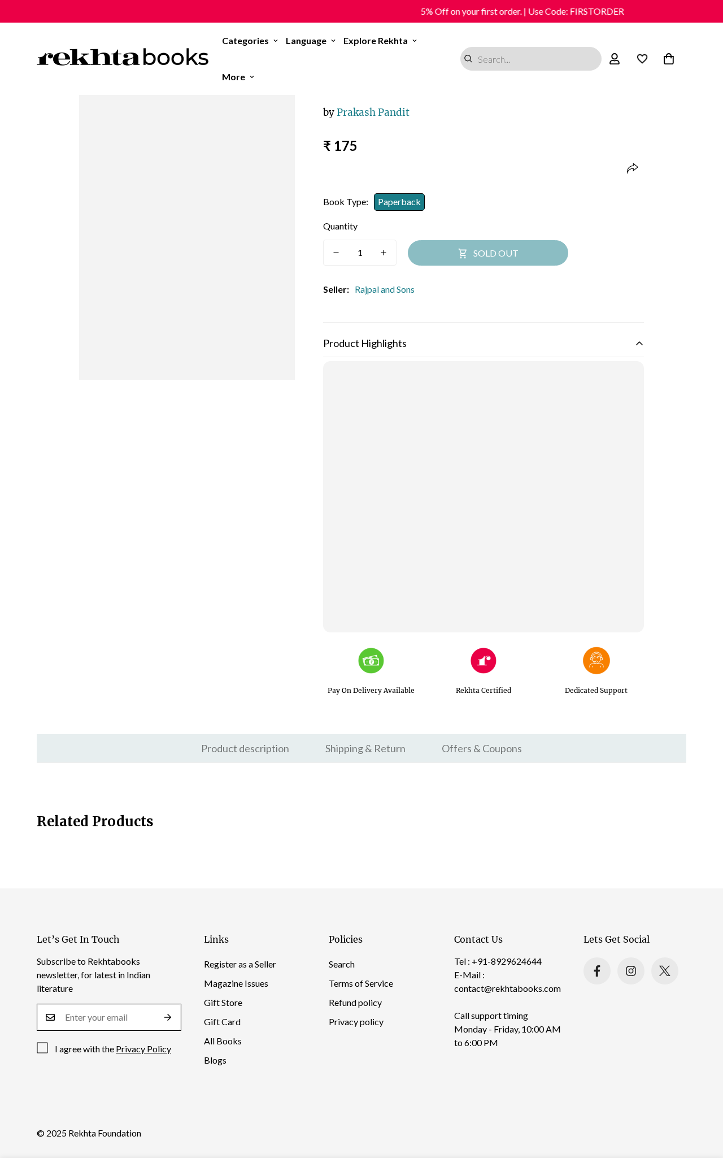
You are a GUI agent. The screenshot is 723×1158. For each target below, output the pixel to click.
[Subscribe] (168, 1017)
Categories (245, 40)
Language (306, 40)
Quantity (340, 225)
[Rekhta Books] (123, 58)
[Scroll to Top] (701, 1096)
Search (342, 964)
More (233, 76)
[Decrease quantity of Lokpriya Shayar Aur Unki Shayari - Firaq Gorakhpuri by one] (336, 252)
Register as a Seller (240, 964)
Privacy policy (356, 1021)
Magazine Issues (236, 983)
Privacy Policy (143, 1048)
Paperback (399, 201)
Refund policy (355, 1002)
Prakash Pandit (366, 112)
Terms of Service (361, 983)
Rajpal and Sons (385, 289)
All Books (223, 1040)
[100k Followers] (630, 970)
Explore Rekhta (375, 40)
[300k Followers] (597, 970)
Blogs (215, 1060)
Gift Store (223, 1002)
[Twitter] (664, 970)
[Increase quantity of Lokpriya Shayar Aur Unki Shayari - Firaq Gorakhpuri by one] (383, 252)
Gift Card (222, 1021)
